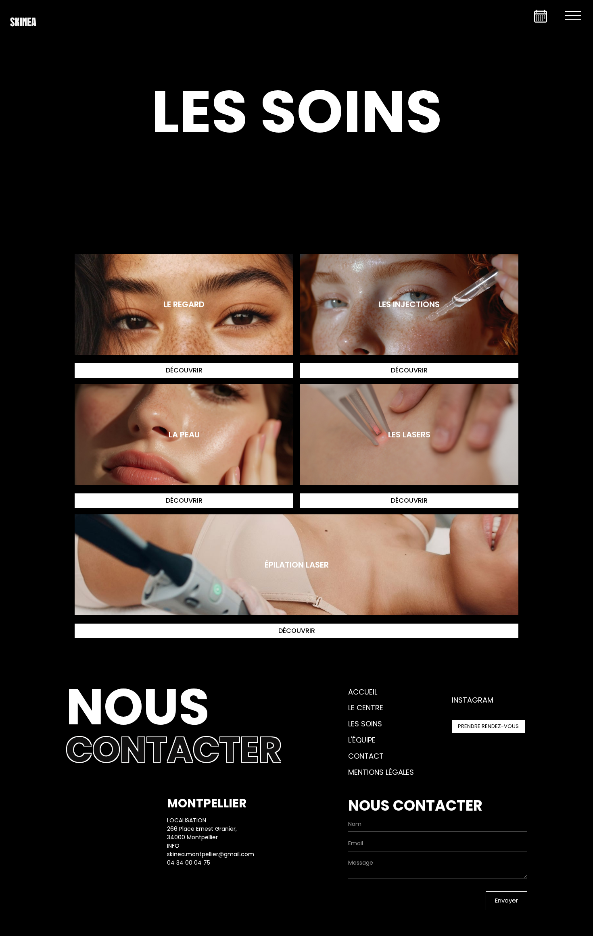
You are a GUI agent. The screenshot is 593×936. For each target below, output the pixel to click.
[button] (573, 16)
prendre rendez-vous (488, 726)
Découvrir (184, 370)
